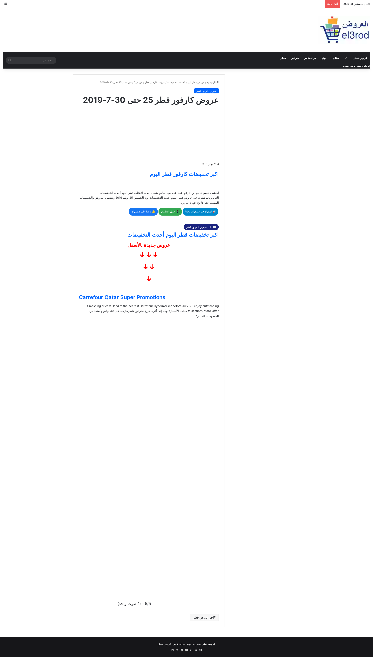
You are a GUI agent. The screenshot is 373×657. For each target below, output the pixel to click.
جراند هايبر (310, 57)
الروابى (366, 65)
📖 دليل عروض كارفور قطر (201, 227)
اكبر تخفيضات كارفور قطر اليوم (184, 174)
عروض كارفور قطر (155, 82)
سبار (283, 57)
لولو (324, 57)
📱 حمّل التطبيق (170, 211)
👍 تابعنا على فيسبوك (143, 211)
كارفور (295, 57)
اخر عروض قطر (203, 617)
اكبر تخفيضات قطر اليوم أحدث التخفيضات (173, 234)
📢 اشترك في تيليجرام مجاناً (200, 211)
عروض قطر (360, 57)
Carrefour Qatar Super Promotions (122, 297)
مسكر (345, 65)
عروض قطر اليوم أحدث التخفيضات (186, 82)
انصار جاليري (355, 65)
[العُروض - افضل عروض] (344, 30)
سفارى (336, 57)
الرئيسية (211, 82)
